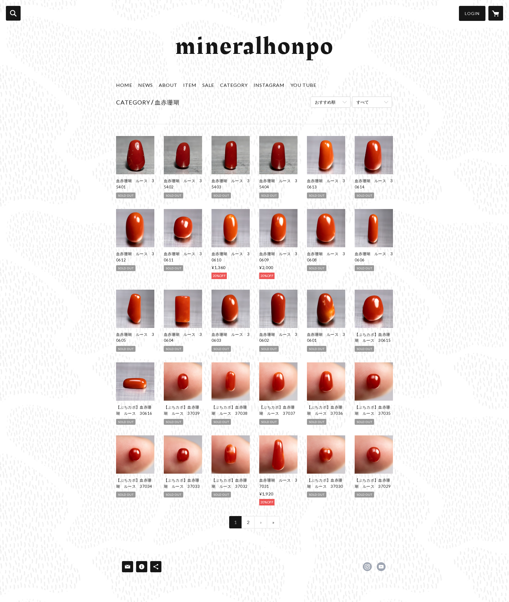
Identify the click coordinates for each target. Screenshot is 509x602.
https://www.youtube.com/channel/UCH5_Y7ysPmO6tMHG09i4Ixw (381, 566)
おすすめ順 (325, 102)
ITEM (189, 85)
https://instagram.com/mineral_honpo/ (367, 566)
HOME (124, 85)
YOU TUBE (303, 85)
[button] (472, 13)
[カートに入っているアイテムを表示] (495, 13)
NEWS (145, 85)
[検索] (13, 13)
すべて (362, 102)
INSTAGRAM (269, 85)
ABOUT (168, 85)
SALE (208, 85)
